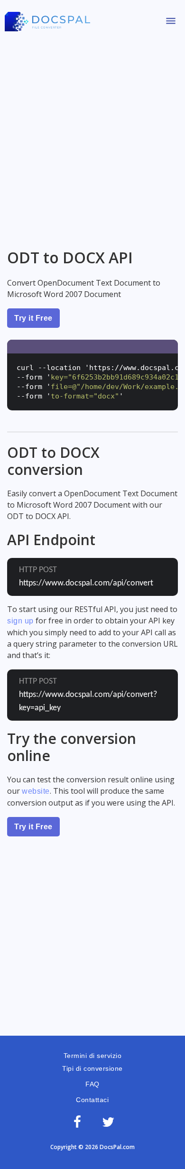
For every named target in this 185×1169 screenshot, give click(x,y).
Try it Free (33, 318)
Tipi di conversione (92, 1068)
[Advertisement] (92, 136)
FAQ (92, 1084)
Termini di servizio (93, 1055)
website (36, 791)
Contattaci (92, 1100)
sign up (20, 621)
